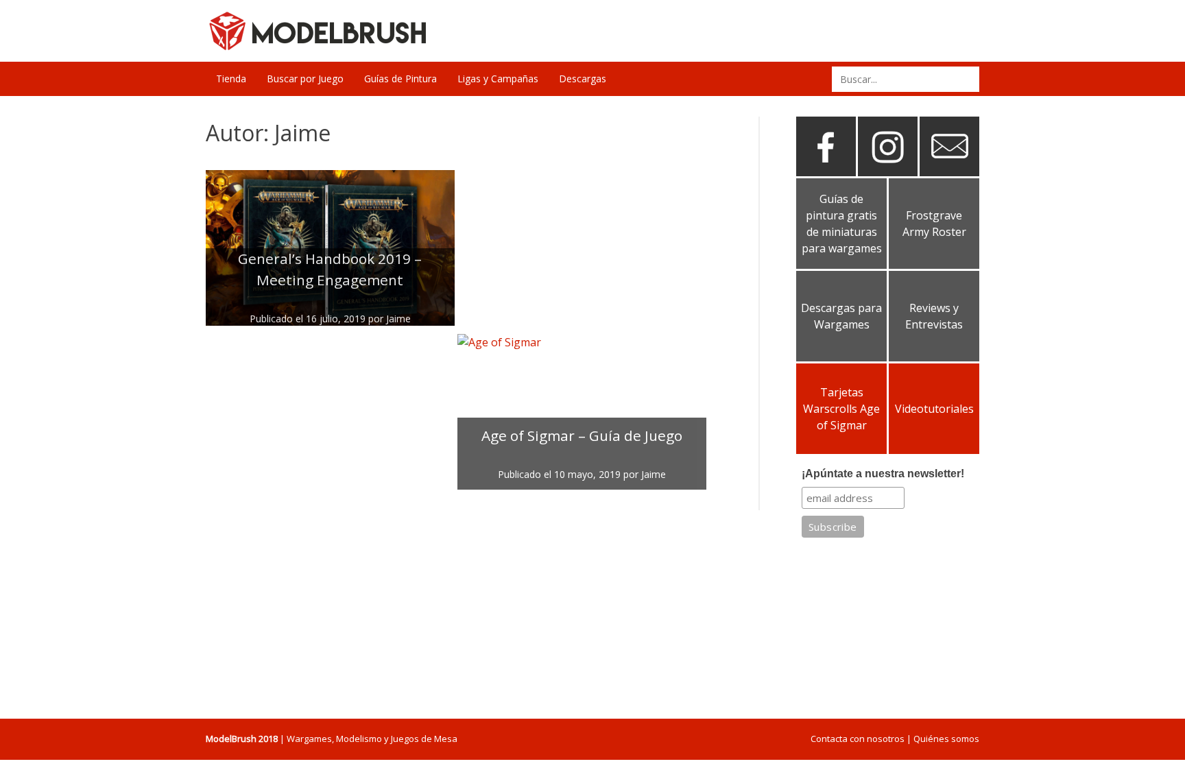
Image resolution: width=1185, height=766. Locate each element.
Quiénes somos (946, 738)
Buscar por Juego (305, 78)
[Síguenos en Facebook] (826, 170)
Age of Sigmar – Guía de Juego (581, 435)
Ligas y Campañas (497, 78)
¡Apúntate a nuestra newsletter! (883, 473)
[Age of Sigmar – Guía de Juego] (581, 412)
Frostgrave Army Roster (934, 223)
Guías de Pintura (400, 78)
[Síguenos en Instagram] (887, 170)
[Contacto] (949, 170)
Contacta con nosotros (858, 738)
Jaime (398, 318)
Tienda (231, 78)
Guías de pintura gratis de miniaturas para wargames (842, 223)
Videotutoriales (934, 408)
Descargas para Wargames (841, 316)
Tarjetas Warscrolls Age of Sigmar (841, 409)
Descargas (582, 78)
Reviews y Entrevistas (934, 316)
